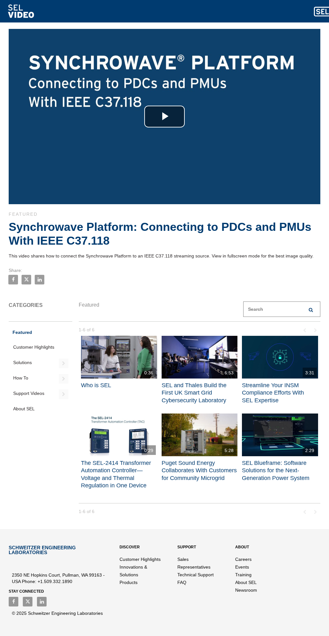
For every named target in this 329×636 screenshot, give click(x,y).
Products (129, 582)
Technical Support (195, 574)
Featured (22, 332)
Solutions (22, 362)
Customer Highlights (33, 347)
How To (20, 377)
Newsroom (246, 590)
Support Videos (28, 393)
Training (243, 574)
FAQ (181, 582)
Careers (243, 559)
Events (242, 567)
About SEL (24, 408)
